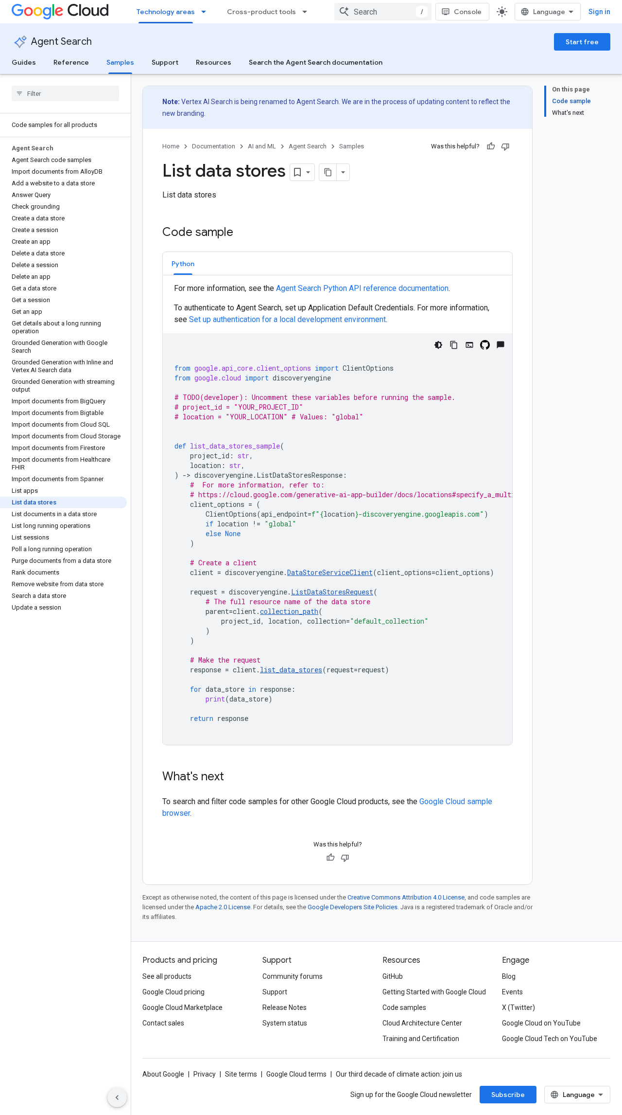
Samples (120, 62)
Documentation (213, 146)
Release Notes (284, 1007)
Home (170, 146)
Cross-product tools (261, 11)
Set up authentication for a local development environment (287, 319)
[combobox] (383, 11)
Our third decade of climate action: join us (399, 1074)
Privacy (204, 1074)
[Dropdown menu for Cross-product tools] (307, 11)
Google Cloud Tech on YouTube (549, 1039)
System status (284, 1023)
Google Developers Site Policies (352, 907)
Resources (213, 62)
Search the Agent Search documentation (315, 62)
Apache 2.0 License (222, 907)
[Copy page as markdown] (328, 172)
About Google (163, 1074)
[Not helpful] (505, 146)
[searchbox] (65, 93)
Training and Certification (420, 1039)
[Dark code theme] (438, 345)
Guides (24, 62)
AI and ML (262, 146)
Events (512, 992)
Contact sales (163, 1023)
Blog (509, 976)
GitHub (392, 976)
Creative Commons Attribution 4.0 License (406, 897)
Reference (71, 62)
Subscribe (508, 1094)
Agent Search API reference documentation (362, 288)
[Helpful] (491, 146)
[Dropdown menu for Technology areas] (206, 11)
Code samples (404, 1007)
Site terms (241, 1074)
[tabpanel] (337, 514)
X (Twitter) (518, 1007)
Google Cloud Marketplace (182, 1007)
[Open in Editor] (469, 345)
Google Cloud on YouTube (541, 1023)
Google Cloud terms (296, 1074)
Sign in (599, 12)
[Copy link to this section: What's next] (233, 777)
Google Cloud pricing (173, 992)
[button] (183, 263)
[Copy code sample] (454, 345)
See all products (166, 976)
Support (165, 62)
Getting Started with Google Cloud (434, 992)
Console (468, 11)
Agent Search (61, 42)
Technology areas (166, 11)
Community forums (292, 976)
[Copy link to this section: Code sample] (243, 233)
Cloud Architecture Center (422, 1023)
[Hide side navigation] (117, 1097)
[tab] (183, 263)
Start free (582, 41)
